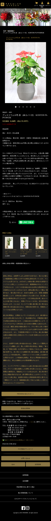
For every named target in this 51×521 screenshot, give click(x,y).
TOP (4, 31)
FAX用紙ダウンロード (25, 449)
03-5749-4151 (20, 425)
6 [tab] (35, 107)
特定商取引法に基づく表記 (25, 487)
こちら (31, 422)
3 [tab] (23, 107)
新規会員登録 (25, 408)
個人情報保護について (25, 493)
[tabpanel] (25, 72)
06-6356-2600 (18, 428)
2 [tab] (20, 107)
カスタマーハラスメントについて (25, 498)
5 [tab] (31, 107)
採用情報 (38, 464)
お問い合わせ (25, 458)
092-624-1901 (18, 430)
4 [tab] (27, 107)
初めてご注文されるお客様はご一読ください (19, 440)
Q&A (13, 464)
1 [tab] (16, 107)
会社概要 (25, 481)
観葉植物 (11, 31)
